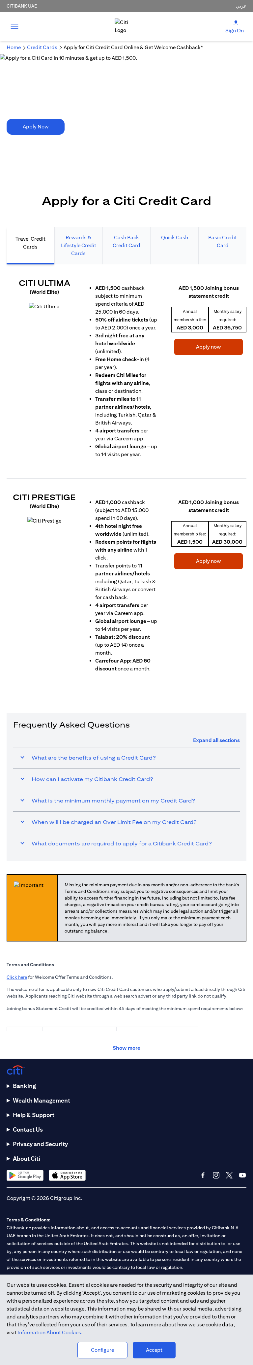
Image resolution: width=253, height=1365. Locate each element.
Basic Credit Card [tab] (222, 241)
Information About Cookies (49, 1332)
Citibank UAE (22, 6)
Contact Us (28, 1129)
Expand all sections (216, 740)
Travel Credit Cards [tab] (30, 243)
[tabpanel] (126, 478)
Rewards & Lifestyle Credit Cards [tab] (78, 245)
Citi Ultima (44, 283)
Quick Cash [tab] (174, 237)
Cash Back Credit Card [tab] (126, 241)
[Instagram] (216, 1175)
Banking (24, 1085)
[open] (14, 26)
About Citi (26, 1158)
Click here (17, 977)
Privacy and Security (40, 1144)
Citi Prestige (44, 497)
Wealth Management (41, 1100)
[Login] (236, 22)
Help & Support (33, 1114)
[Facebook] (203, 1175)
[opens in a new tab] (44, 307)
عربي (241, 6)
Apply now (197, 346)
